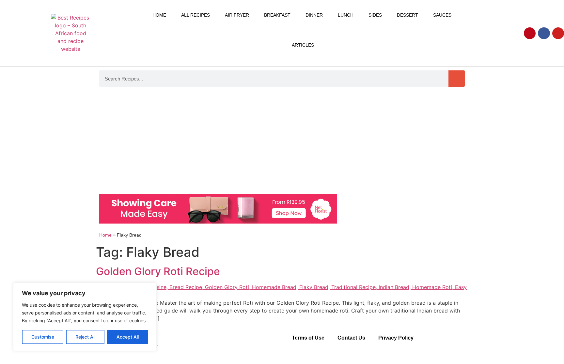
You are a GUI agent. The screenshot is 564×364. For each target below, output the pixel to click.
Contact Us (351, 338)
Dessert (407, 15)
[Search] (456, 78)
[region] (85, 317)
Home (159, 15)
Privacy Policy (396, 338)
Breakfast (277, 15)
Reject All (85, 337)
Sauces (442, 15)
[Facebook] (544, 33)
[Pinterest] (530, 33)
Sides (375, 15)
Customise (42, 337)
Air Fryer (237, 15)
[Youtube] (558, 33)
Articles (303, 45)
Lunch (345, 15)
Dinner (314, 15)
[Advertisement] (282, 142)
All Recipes (195, 15)
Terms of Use (308, 338)
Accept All (128, 337)
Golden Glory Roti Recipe (158, 271)
